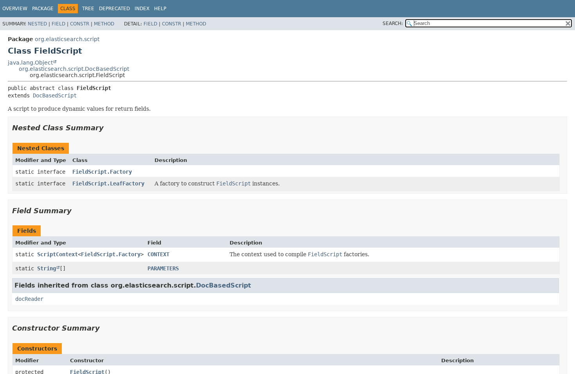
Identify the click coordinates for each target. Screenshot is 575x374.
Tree (88, 8)
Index (142, 8)
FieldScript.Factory (102, 172)
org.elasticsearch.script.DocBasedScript (74, 69)
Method (104, 24)
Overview (14, 8)
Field (58, 24)
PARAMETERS (163, 268)
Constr (79, 24)
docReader (29, 299)
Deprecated (114, 8)
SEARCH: (393, 23)
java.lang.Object (30, 62)
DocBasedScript (55, 95)
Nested (37, 24)
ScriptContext (57, 254)
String (46, 268)
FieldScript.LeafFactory (108, 183)
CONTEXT (158, 254)
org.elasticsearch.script (67, 39)
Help (160, 8)
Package (43, 8)
